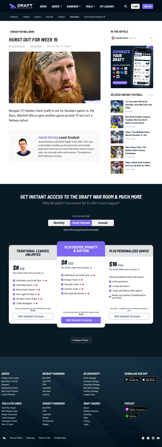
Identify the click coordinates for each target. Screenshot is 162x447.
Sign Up (148, 6)
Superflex (47, 388)
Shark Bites (74, 17)
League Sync (89, 394)
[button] (46, 280)
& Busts (14, 388)
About (86, 408)
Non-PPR (46, 378)
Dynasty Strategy (91, 381)
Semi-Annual (81, 223)
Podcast (61, 17)
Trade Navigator (9, 418)
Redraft (26, 17)
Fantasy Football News (22, 31)
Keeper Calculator (9, 414)
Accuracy (88, 414)
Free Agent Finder (9, 421)
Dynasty (38, 17)
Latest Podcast (8, 394)
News (43, 6)
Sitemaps (30, 438)
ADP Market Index (9, 411)
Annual (103, 223)
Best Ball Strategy (91, 388)
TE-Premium (48, 421)
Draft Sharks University (93, 17)
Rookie (46, 418)
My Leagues (107, 6)
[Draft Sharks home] (20, 6)
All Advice (14, 17)
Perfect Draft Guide (10, 378)
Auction (46, 394)
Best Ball (49, 17)
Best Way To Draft (10, 381)
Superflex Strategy (92, 384)
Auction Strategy (91, 391)
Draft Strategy (90, 378)
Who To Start (7, 424)
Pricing (87, 421)
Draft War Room (9, 408)
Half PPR (47, 381)
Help (86, 418)
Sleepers (5, 384)
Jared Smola (18, 46)
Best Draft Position (10, 391)
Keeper (46, 424)
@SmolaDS (36, 46)
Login (135, 6)
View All (150, 95)
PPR (44, 384)
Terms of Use (44, 438)
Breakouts (6, 388)
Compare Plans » (81, 340)
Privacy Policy (16, 438)
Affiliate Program (91, 411)
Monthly (59, 223)
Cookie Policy (60, 438)
